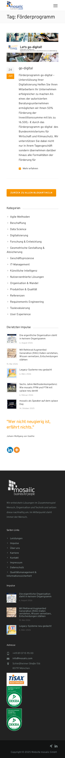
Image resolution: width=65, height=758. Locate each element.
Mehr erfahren (30, 169)
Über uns (15, 548)
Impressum (16, 562)
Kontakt (14, 557)
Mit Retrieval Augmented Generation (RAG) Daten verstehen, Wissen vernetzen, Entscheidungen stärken (35, 612)
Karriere (14, 553)
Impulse (14, 543)
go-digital (26, 68)
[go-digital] (33, 47)
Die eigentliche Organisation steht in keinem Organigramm (35, 595)
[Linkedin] (10, 450)
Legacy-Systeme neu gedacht (35, 369)
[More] (17, 450)
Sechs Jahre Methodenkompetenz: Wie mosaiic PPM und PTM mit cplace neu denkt (38, 387)
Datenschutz (17, 567)
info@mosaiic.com (22, 658)
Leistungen (16, 538)
